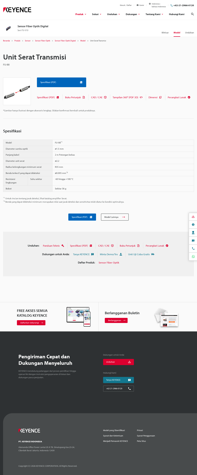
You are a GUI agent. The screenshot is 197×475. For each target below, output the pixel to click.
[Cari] (192, 14)
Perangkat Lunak (177, 97)
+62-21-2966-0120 (183, 5)
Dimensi (153, 97)
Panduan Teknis (51, 245)
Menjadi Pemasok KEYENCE (115, 441)
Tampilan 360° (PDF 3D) (125, 97)
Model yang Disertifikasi (114, 430)
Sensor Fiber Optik (109, 262)
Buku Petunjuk (73, 97)
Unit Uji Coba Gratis (139, 254)
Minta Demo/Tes (109, 254)
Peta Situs (141, 441)
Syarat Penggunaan (146, 435)
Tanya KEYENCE (81, 254)
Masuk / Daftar (126, 5)
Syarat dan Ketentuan (113, 435)
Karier (141, 5)
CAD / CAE (96, 97)
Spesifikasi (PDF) (46, 97)
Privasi (140, 430)
